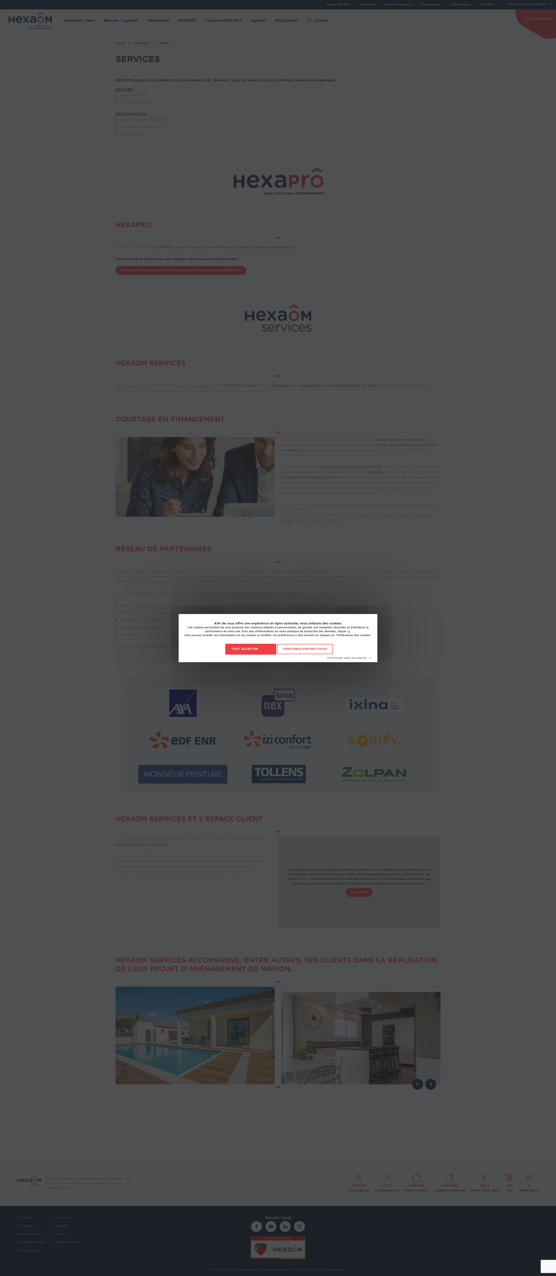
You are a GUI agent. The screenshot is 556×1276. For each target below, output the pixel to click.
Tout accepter (244, 649)
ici (348, 631)
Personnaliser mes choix (305, 649)
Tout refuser (349, 658)
